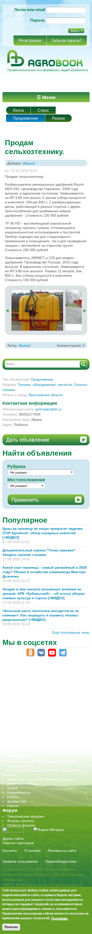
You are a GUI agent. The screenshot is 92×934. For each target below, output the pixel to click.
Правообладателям (61, 861)
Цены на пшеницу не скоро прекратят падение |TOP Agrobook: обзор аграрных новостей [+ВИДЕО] (42, 533)
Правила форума (21, 825)
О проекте (32, 851)
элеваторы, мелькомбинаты (29, 746)
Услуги (12, 788)
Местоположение (26, 480)
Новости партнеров (18, 843)
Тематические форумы (25, 816)
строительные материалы (28, 738)
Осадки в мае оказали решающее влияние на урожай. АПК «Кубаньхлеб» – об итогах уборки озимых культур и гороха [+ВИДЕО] (43, 593)
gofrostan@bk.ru (49, 409)
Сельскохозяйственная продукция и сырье (41, 761)
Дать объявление (27, 440)
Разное (58, 118)
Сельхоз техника (20, 766)
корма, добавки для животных (31, 698)
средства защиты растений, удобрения (38, 729)
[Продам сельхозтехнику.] (37, 292)
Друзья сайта (13, 838)
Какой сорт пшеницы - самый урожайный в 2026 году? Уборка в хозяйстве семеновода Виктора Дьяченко (44, 571)
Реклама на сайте (62, 851)
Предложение (25, 118)
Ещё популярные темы (71, 632)
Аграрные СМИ (19, 751)
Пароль (37, 20)
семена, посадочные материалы (33, 724)
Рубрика (16, 466)
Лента (18, 110)
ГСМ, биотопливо (21, 693)
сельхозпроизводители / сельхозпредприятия (43, 715)
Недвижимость (19, 792)
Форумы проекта (20, 821)
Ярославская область (45, 395)
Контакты (9, 851)
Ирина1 (29, 163)
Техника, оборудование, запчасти (45, 384)
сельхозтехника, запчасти (27, 720)
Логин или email (29, 10)
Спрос (43, 110)
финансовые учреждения (27, 742)
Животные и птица (22, 784)
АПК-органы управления (27, 680)
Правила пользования (20, 861)
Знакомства (16, 801)
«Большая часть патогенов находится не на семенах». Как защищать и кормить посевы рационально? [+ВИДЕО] (40, 615)
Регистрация (29, 40)
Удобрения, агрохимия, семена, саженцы (40, 779)
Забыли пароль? (67, 40)
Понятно (11, 927)
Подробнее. (59, 918)
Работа (13, 797)
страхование (17, 733)
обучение (14, 711)
